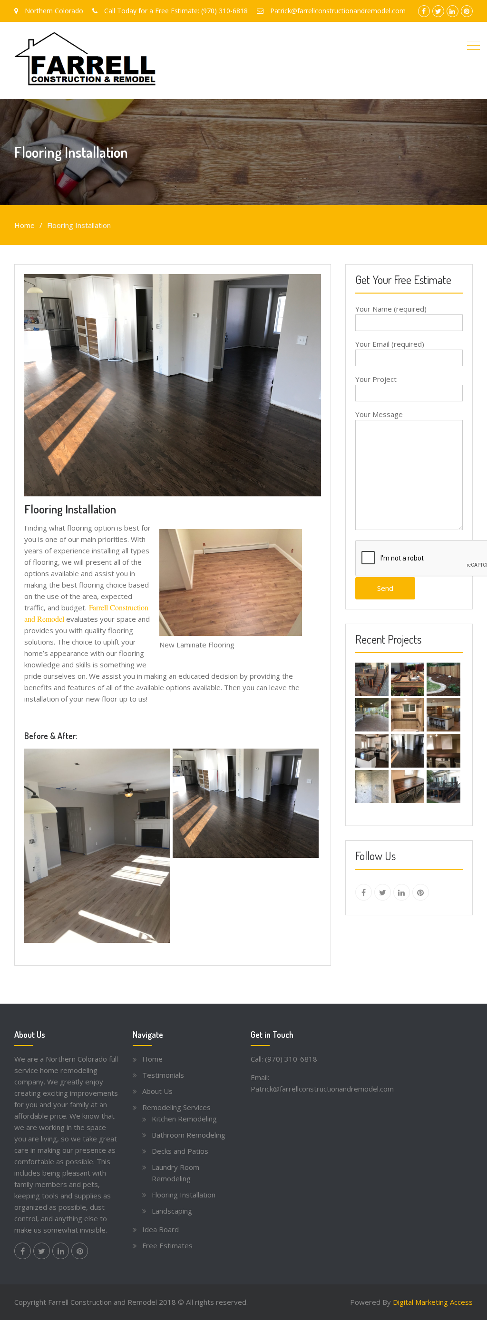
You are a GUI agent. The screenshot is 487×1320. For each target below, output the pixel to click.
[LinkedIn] (401, 892)
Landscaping (172, 1211)
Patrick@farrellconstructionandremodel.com (322, 1088)
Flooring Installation (183, 1194)
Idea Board (160, 1229)
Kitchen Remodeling (184, 1118)
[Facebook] (363, 892)
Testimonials (163, 1075)
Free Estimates (167, 1245)
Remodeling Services (176, 1107)
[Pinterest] (420, 892)
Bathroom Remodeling (188, 1135)
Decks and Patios (180, 1151)
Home (152, 1059)
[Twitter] (382, 892)
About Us (157, 1091)
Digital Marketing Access (433, 1302)
